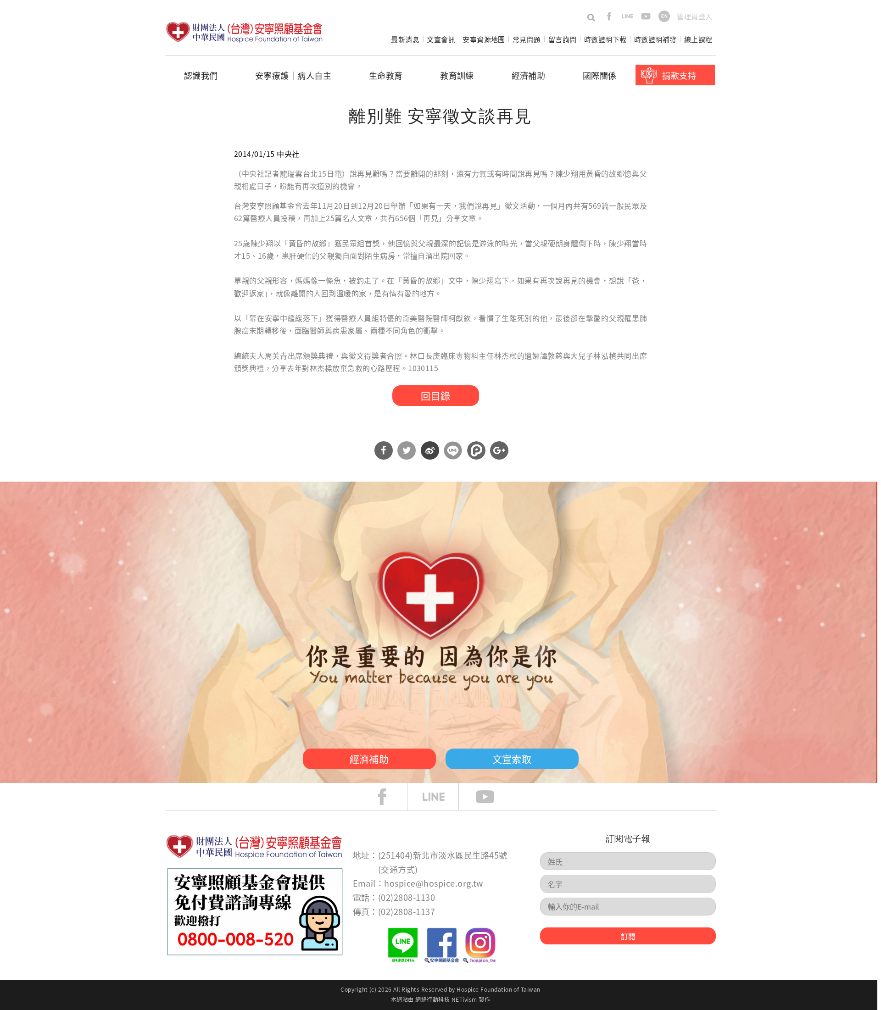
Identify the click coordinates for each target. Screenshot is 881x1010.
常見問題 (527, 39)
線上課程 (698, 39)
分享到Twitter (406, 450)
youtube (646, 16)
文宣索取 (512, 759)
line (627, 16)
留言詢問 (562, 39)
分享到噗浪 (476, 450)
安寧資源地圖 (484, 39)
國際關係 (600, 75)
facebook (609, 16)
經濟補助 (529, 75)
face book (389, 796)
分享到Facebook (383, 450)
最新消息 (405, 39)
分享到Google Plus (499, 450)
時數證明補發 (655, 39)
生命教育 (386, 75)
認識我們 (201, 75)
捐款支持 (679, 75)
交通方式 (398, 869)
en (664, 16)
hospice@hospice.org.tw (433, 883)
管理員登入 (694, 16)
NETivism (464, 999)
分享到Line (453, 450)
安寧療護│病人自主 (293, 75)
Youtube (492, 796)
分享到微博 (430, 450)
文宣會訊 (441, 39)
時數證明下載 (605, 39)
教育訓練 (457, 75)
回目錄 (435, 395)
